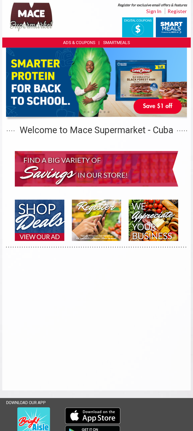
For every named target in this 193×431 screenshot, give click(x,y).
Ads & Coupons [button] (79, 42)
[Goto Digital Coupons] (137, 27)
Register (177, 11)
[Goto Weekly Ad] (39, 220)
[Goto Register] (96, 220)
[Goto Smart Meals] (171, 27)
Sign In (153, 11)
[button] (84, 112)
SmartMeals (116, 42)
